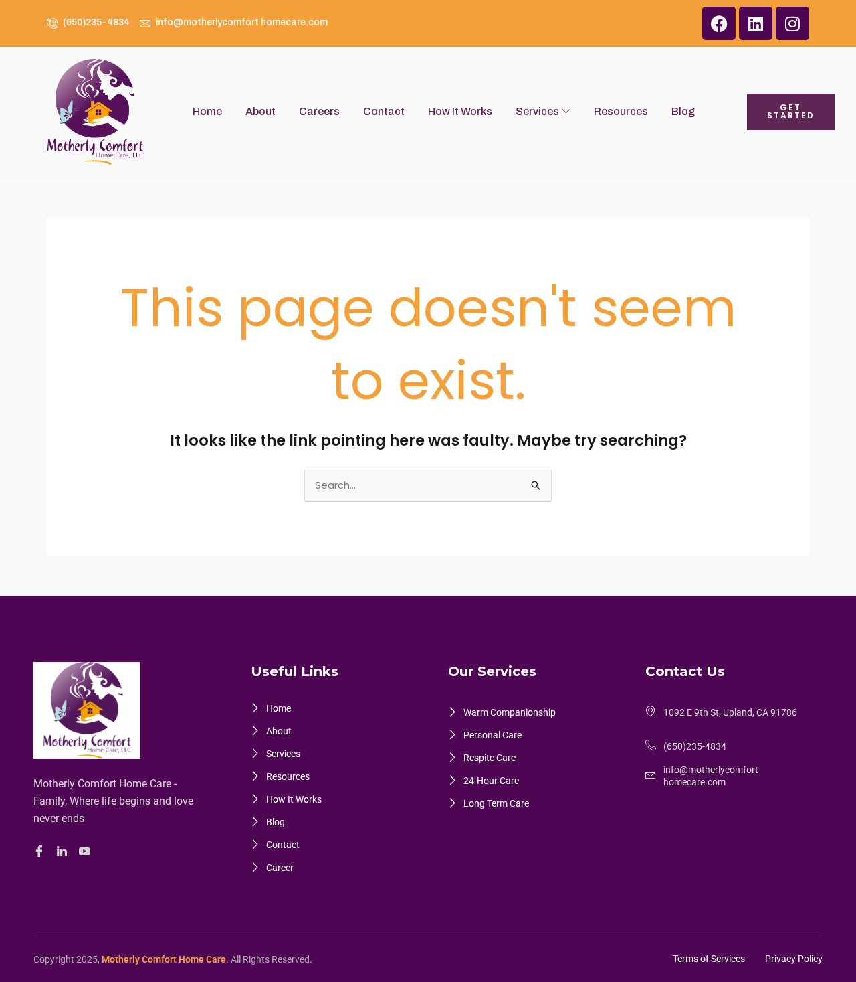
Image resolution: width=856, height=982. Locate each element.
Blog (683, 111)
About (260, 111)
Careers (319, 111)
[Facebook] (41, 851)
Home (207, 111)
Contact (384, 111)
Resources (621, 111)
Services (537, 111)
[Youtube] (86, 851)
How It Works (460, 111)
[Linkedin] (64, 851)
